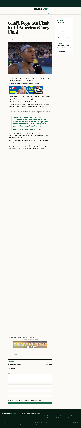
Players (36, 13)
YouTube (45, 414)
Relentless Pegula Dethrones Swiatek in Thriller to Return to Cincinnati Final (64, 28)
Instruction (45, 13)
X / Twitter (45, 417)
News (18, 13)
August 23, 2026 (34, 129)
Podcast (52, 13)
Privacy (74, 422)
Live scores (58, 415)
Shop (62, 13)
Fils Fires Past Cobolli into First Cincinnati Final (62, 31)
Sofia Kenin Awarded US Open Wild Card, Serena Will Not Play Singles (63, 37)
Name (9, 383)
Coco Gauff (16, 354)
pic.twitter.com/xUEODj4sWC (27, 126)
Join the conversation (48, 364)
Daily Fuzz (57, 13)
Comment (10, 373)
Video (40, 13)
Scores (22, 13)
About (69, 414)
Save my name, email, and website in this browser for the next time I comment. (24, 400)
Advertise (69, 415)
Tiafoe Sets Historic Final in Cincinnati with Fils (64, 25)
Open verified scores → (61, 51)
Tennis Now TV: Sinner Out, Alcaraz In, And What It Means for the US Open (64, 34)
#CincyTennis (41, 123)
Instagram (45, 415)
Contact (69, 417)
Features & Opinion (29, 13)
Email (9, 388)
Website (9, 393)
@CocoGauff (19, 119)
